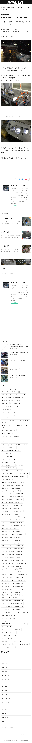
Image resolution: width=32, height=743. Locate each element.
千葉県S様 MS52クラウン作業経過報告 (14, 563)
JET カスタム (7, 638)
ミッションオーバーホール (10, 439)
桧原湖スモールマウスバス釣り (11, 641)
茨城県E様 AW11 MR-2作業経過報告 (13, 534)
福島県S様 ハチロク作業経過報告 (12, 531)
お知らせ (23, 623)
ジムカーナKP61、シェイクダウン (19, 352)
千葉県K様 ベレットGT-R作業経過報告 (14, 525)
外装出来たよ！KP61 (7, 232)
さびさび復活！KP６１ (8, 246)
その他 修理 (7, 409)
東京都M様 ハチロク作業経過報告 (12, 537)
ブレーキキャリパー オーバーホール (13, 441)
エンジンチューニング (9, 412)
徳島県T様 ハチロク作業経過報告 (12, 543)
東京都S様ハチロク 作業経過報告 (12, 583)
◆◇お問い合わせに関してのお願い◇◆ (13, 397)
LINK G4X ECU (8, 433)
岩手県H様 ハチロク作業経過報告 (12, 514)
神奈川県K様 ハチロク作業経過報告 (13, 491)
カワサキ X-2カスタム (21, 644)
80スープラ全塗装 (23, 612)
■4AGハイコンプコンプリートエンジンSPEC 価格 (15, 421)
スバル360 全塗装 (8, 615)
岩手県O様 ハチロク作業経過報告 (12, 505)
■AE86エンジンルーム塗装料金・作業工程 (14, 476)
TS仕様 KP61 (5, 14)
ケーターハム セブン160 (10, 528)
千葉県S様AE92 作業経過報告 (11, 598)
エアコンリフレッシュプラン (10, 453)
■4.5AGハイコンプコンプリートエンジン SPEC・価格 (15, 426)
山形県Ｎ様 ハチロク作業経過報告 (13, 548)
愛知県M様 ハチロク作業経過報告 (12, 511)
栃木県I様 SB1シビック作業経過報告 (13, 569)
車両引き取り (6, 626)
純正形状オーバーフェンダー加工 (12, 470)
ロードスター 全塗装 (9, 618)
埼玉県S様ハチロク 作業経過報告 (12, 586)
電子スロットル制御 (9, 430)
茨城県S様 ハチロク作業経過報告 (12, 496)
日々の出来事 (15, 403)
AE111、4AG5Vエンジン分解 (18, 375)
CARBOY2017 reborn (9, 623)
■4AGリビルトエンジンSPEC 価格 (13, 418)
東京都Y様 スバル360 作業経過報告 (13, 580)
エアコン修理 (7, 456)
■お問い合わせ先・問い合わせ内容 (12, 400)
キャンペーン (20, 394)
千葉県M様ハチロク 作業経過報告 (12, 592)
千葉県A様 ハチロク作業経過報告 (12, 551)
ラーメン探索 (6, 647)
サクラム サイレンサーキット (11, 392)
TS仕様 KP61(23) (5, 170)
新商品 (5, 403)
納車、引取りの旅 (8, 394)
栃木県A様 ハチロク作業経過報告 (12, 494)
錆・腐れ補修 (21, 465)
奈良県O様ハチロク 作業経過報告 (12, 589)
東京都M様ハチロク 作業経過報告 (12, 606)
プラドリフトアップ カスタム (11, 629)
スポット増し (7, 473)
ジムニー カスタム (9, 632)
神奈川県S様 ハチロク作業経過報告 (13, 566)
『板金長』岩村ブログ (9, 459)
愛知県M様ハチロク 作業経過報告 (12, 595)
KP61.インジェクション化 (10, 389)
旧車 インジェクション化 (18, 444)
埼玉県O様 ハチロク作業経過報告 (12, 557)
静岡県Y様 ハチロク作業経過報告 (12, 554)
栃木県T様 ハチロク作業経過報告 (12, 502)
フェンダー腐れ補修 (9, 467)
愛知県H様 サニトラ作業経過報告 (12, 540)
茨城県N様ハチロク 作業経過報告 (12, 603)
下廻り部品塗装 (7, 485)
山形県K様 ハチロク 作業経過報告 (13, 572)
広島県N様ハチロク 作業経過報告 (12, 577)
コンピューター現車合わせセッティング (14, 436)
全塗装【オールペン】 (9, 462)
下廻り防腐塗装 (7, 479)
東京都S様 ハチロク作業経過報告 (12, 560)
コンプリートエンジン (9, 415)
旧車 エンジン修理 (9, 447)
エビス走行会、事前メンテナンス (18, 368)
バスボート (6, 644)
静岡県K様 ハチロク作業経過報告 (12, 545)
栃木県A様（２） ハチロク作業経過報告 (14, 517)
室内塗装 (19, 485)
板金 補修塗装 (8, 465)
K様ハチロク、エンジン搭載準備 (18, 360)
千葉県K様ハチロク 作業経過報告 (12, 609)
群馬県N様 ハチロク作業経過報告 (12, 499)
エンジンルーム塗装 (22, 473)
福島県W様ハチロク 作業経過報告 (12, 600)
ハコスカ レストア (8, 612)
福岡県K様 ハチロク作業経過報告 (12, 508)
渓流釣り (17, 647)
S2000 (19, 621)
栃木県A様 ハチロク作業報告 (11, 520)
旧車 (5, 444)
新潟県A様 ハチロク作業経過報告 (12, 488)
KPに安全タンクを (6, 218)
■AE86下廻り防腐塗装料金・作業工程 (13, 482)
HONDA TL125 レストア (10, 635)
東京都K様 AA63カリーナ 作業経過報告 (14, 574)
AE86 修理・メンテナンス (11, 406)
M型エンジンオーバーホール (11, 450)
